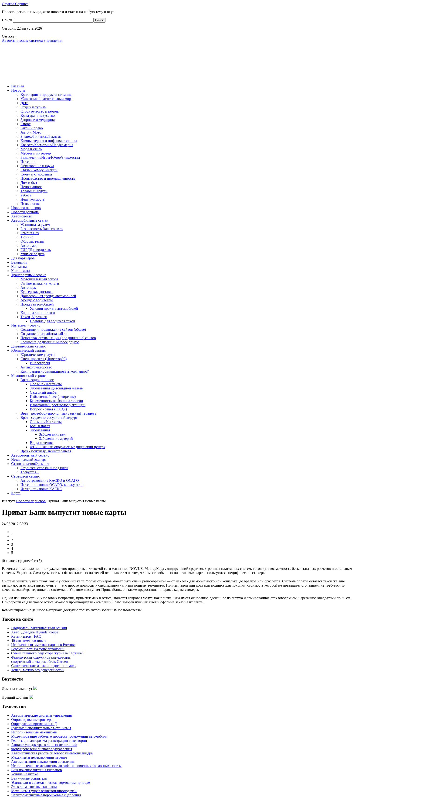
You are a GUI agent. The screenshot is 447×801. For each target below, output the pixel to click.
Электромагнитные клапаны (34, 787)
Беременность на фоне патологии (37, 649)
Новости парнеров (31, 501)
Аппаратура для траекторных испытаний (44, 745)
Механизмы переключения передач (39, 757)
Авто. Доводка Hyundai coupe (34, 632)
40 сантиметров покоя (28, 641)
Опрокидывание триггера (31, 720)
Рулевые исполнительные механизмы (41, 728)
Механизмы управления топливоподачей (44, 791)
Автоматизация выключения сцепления (42, 761)
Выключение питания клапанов (36, 770)
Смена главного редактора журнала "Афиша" (47, 653)
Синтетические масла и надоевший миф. (43, 666)
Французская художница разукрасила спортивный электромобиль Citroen (41, 659)
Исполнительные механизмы (34, 732)
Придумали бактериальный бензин (39, 628)
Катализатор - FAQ (26, 636)
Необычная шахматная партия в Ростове (43, 645)
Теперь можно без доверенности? (37, 670)
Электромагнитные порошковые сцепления (46, 795)
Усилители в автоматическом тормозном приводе (50, 782)
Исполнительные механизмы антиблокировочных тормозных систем (66, 766)
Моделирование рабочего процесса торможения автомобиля (59, 736)
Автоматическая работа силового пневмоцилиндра (52, 753)
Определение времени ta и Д (34, 724)
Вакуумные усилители (29, 778)
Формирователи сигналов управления (41, 749)
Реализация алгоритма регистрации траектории (49, 741)
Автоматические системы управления (41, 715)
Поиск (7, 20)
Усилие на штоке (24, 774)
